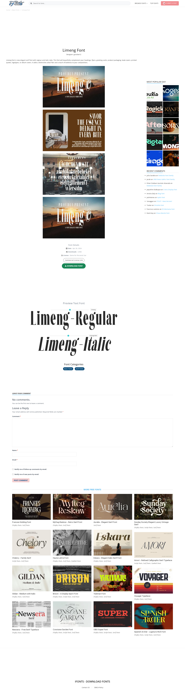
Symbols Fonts (76, 561)
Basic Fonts (15, 10)
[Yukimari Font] (113, 578)
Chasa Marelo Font (162, 213)
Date (69, 248)
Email (15, 460)
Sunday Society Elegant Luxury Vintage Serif (151, 523)
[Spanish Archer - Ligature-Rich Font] (153, 616)
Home (8, 10)
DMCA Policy (98, 687)
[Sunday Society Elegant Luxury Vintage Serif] (153, 507)
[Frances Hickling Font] (31, 507)
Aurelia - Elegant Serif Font (105, 522)
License (66, 255)
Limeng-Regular (74, 322)
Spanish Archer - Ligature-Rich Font (150, 632)
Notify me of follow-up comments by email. (30, 469)
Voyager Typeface (142, 596)
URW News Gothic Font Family (164, 179)
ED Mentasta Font (168, 209)
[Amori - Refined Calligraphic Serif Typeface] (153, 545)
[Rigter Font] (155, 142)
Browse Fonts (140, 3)
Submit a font (171, 3)
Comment (16, 416)
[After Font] (155, 126)
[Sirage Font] (155, 158)
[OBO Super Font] (113, 614)
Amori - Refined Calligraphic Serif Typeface (153, 560)
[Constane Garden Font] (72, 614)
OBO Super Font (101, 629)
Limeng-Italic (73, 348)
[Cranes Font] (171, 109)
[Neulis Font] (155, 93)
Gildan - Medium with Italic (23, 594)
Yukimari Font (100, 594)
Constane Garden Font (63, 629)
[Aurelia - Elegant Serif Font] (113, 507)
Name (15, 450)
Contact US (86, 687)
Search (31, 3)
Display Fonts (17, 525)
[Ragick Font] (155, 109)
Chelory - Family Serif (21, 558)
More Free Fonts (92, 489)
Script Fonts (16, 561)
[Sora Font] (171, 126)
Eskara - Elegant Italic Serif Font (108, 558)
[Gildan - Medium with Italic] (31, 578)
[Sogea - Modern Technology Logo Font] (171, 93)
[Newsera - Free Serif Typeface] (31, 614)
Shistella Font (159, 205)
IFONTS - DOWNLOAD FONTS (92, 681)
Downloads (72, 252)
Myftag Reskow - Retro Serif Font (67, 522)
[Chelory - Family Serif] (31, 543)
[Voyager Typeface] (153, 581)
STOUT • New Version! (164, 201)
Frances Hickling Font (21, 522)
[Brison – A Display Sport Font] (72, 578)
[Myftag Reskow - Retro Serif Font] (72, 507)
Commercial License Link (74, 260)
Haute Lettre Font (61, 558)
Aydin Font (161, 197)
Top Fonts (154, 3)
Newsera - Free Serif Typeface (25, 629)
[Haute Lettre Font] (72, 543)
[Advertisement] (74, 30)
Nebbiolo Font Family (165, 175)
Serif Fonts (79, 369)
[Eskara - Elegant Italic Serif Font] (113, 543)
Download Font (75, 266)
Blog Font (161, 194)
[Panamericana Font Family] (171, 158)
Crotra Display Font (170, 190)
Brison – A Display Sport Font (65, 594)
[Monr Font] (171, 142)
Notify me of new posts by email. (26, 474)
